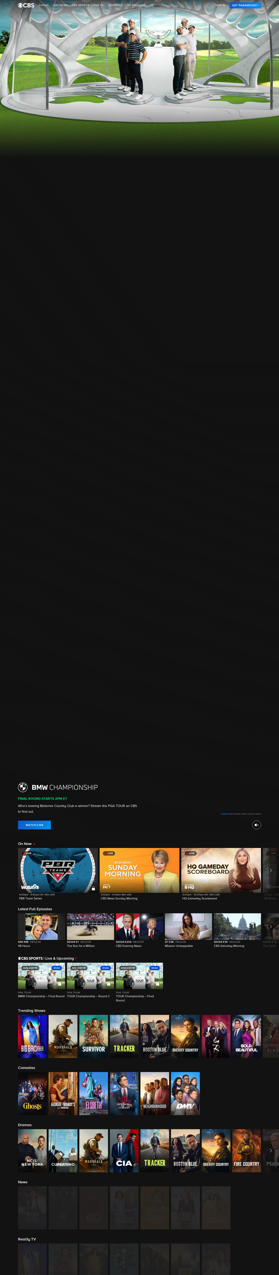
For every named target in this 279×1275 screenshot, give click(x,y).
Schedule (115, 5)
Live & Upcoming (59, 958)
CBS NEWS (60, 5)
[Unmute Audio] (256, 825)
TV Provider (136, 5)
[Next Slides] (270, 983)
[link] (245, 5)
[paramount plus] (26, 5)
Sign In (220, 5)
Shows (44, 5)
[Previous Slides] (9, 983)
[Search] (152, 5)
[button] (58, 876)
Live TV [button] (99, 5)
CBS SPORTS (80, 5)
